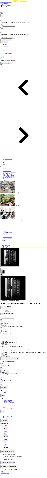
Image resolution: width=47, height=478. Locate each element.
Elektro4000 (8, 333)
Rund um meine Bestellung (8, 401)
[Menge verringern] (1, 319)
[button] (23, 243)
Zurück (4, 240)
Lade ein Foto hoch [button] (6, 25)
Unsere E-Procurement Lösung (9, 178)
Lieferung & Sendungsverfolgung (9, 402)
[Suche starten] (1, 28)
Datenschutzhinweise (4, 473)
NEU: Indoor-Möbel (7, 171)
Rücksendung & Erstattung (8, 404)
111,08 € (2, 314)
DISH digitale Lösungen (7, 173)
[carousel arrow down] (1, 275)
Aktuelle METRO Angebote (8, 408)
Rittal (7, 310)
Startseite (4, 231)
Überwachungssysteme (7, 238)
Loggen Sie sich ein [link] (4, 323)
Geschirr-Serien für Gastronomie (9, 172)
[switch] (4, 42)
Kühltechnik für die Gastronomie (9, 174)
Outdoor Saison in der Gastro (20, 205)
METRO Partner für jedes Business (10, 169)
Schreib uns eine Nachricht (8, 459)
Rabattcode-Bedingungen (8, 400)
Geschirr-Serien (18, 192)
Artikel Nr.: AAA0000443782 (6, 306)
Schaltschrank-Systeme (7, 235)
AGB (1, 472)
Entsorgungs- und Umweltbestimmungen (8, 475)
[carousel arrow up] (1, 269)
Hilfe (4, 405)
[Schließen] (1, 64)
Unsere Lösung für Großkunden (9, 177)
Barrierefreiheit (3, 476)
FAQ (4, 407)
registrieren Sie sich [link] (4, 325)
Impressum (2, 471)
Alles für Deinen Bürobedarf (8, 175)
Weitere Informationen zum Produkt (7, 313)
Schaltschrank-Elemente (7, 237)
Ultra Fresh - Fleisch (7, 168)
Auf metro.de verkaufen (7, 416)
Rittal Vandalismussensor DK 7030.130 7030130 (20, 303)
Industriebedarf (6, 234)
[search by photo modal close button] (1, 20)
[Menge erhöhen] (13, 319)
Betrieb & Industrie (6, 233)
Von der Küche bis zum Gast (8, 176)
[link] (25, 51)
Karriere (4, 392)
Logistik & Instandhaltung (8, 232)
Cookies (2, 474)
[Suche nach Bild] (1, 16)
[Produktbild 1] (2, 272)
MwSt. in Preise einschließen (6, 63)
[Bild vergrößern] (13, 288)
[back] (1, 13)
